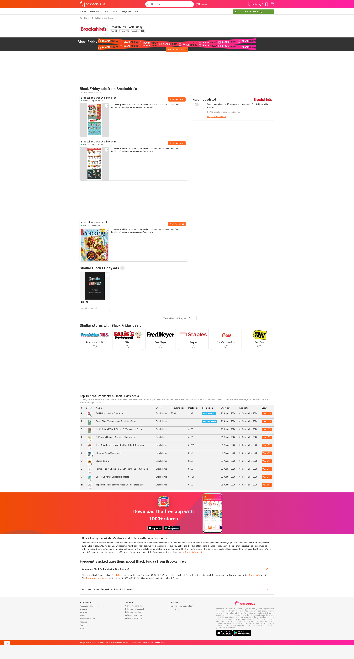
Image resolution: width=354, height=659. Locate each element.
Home (83, 11)
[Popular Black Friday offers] (122, 268)
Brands (82, 616)
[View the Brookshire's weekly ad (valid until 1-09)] (94, 120)
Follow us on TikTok (133, 618)
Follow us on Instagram (134, 612)
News (82, 628)
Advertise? (84, 609)
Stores (114, 11)
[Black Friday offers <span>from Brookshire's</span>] (128, 42)
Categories (125, 11)
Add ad (83, 625)
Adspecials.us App (87, 619)
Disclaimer (117, 643)
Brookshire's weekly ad (96, 578)
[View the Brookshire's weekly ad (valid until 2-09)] (94, 244)
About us (83, 622)
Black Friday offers (101, 42)
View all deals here (176, 49)
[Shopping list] (272, 4)
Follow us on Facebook (134, 609)
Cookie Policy (159, 643)
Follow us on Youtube (134, 615)
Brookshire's (96, 18)
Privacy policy (147, 643)
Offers (105, 11)
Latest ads (94, 11)
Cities (137, 11)
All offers (83, 612)
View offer (266, 413)
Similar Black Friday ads (99, 268)
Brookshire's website (194, 552)
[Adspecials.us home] (92, 4)
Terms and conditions (132, 643)
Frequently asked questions (91, 606)
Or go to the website (216, 116)
